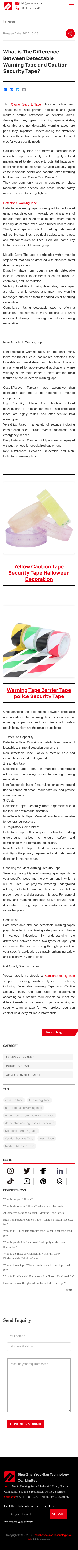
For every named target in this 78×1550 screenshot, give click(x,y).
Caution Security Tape (19, 1138)
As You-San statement (23, 1075)
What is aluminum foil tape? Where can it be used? (33, 1206)
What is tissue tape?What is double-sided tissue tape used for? (36, 1267)
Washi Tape (47, 1138)
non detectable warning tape (23, 1108)
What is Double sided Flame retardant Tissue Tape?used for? (38, 1276)
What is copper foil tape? (18, 1199)
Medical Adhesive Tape (19, 1146)
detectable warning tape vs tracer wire (29, 1123)
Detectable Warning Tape (21, 1131)
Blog (12, 21)
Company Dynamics (20, 1057)
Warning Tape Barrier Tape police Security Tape (39, 693)
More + (70, 1289)
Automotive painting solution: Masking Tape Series (33, 1212)
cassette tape (14, 1100)
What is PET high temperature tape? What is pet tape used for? (37, 1233)
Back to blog (54, 1032)
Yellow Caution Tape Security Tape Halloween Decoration (39, 572)
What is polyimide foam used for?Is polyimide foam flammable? (34, 1244)
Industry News (17, 1066)
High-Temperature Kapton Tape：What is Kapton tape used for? (38, 1222)
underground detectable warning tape (29, 1115)
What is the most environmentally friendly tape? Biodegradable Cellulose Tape (31, 1256)
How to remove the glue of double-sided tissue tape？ (35, 1283)
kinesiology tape (39, 1100)
